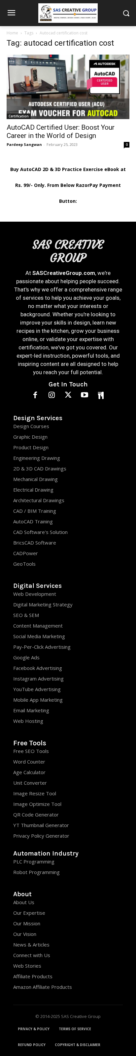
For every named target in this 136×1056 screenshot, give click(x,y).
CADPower (25, 553)
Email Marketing (31, 710)
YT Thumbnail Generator (41, 825)
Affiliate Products (32, 976)
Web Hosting (28, 721)
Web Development (34, 594)
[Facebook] (35, 395)
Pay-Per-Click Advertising (42, 646)
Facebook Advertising (37, 668)
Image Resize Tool (34, 793)
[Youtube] (84, 395)
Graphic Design (30, 436)
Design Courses (31, 426)
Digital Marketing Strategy (43, 604)
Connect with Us (31, 955)
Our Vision (24, 934)
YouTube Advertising (37, 689)
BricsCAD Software (34, 542)
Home (12, 33)
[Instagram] (51, 395)
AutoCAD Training (33, 521)
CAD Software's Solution (40, 532)
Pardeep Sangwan (24, 144)
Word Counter (29, 761)
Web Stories (27, 965)
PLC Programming (33, 861)
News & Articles (31, 944)
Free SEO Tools (31, 751)
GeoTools (24, 563)
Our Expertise (29, 912)
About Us (23, 902)
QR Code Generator (36, 814)
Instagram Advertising (38, 678)
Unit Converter (30, 782)
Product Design (31, 447)
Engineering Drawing (36, 458)
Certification (19, 116)
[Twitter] (68, 395)
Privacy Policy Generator (41, 835)
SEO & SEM (26, 615)
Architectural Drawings (38, 500)
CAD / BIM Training (34, 510)
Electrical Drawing (33, 489)
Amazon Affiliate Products (42, 987)
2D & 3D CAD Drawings (39, 468)
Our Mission (26, 923)
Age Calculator (29, 772)
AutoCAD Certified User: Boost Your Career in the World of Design (61, 131)
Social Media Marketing (39, 636)
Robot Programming (36, 872)
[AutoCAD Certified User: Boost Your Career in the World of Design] (68, 87)
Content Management (38, 625)
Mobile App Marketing (38, 699)
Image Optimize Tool (37, 804)
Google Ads (26, 657)
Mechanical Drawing (35, 479)
